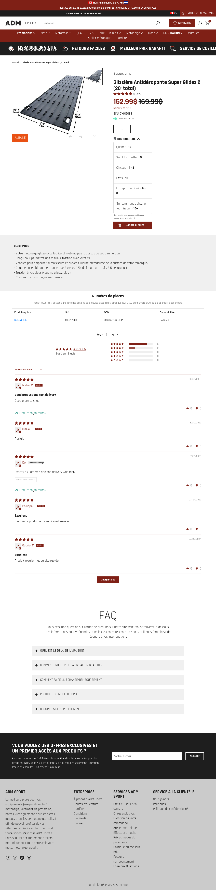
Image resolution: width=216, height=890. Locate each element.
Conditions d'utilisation (81, 816)
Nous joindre (161, 799)
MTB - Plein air (109, 33)
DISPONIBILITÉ (126, 139)
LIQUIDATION (171, 33)
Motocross (61, 33)
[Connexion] (200, 23)
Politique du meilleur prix (126, 849)
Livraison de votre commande (124, 820)
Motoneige (133, 33)
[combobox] (101, 23)
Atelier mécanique (125, 828)
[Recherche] (158, 23)
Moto (44, 33)
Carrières (79, 809)
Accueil (15, 62)
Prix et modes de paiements (124, 840)
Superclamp (122, 73)
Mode (151, 33)
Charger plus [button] (108, 579)
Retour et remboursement (123, 859)
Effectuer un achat (125, 833)
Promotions (24, 33)
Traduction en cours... (32, 413)
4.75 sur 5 (79, 349)
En (175, 13)
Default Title (20, 320)
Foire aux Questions (126, 866)
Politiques (159, 804)
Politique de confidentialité (170, 809)
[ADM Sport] (20, 23)
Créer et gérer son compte (125, 806)
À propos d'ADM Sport (88, 799)
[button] (123, 94)
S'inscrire (194, 756)
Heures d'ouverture (86, 804)
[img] (24, 380)
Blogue (78, 823)
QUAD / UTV (83, 33)
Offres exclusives (124, 813)
